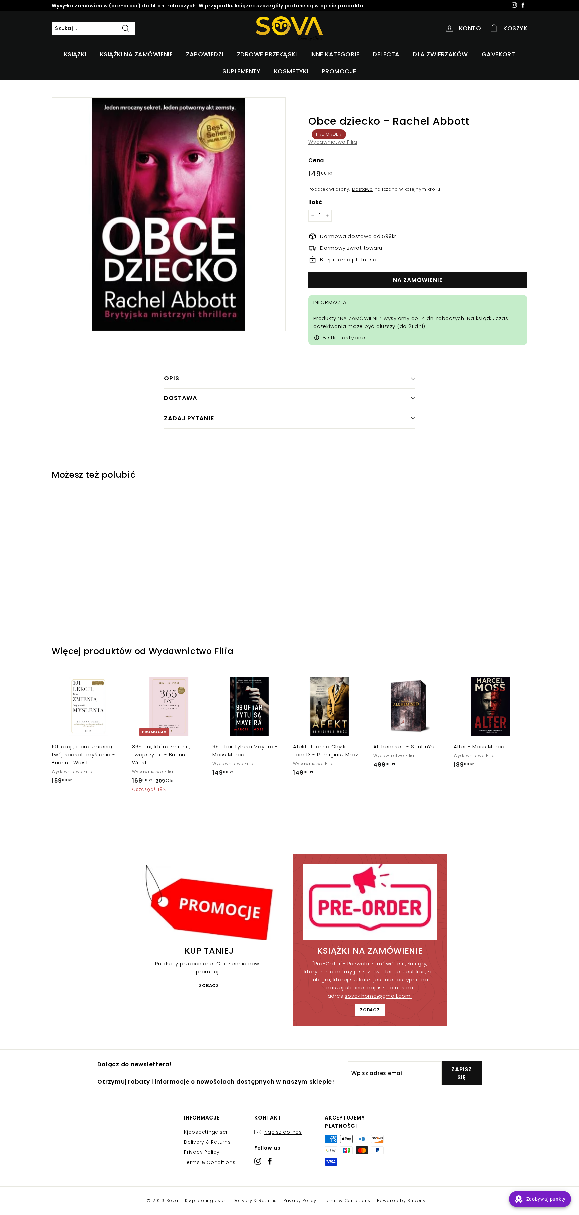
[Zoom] (168, 214)
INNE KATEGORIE (334, 54)
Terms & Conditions (210, 1162)
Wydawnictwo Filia (332, 141)
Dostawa (362, 189)
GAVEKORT (498, 54)
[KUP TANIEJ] (209, 902)
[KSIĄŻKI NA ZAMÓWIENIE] (370, 902)
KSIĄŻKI (75, 54)
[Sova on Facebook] (269, 1161)
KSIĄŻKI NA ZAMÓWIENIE (136, 54)
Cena (316, 160)
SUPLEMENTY (241, 71)
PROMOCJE (339, 71)
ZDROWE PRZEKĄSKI (267, 54)
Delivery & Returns (207, 1142)
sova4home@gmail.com (378, 995)
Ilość (315, 202)
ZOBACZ (209, 985)
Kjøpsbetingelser (206, 1132)
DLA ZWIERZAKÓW (440, 54)
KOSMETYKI (291, 71)
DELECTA (386, 54)
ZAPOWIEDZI (204, 54)
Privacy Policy (202, 1152)
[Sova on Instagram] (257, 1161)
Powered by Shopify (401, 1200)
